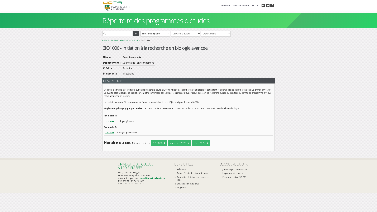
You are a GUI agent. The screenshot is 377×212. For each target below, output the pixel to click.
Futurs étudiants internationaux (192, 173)
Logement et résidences (234, 173)
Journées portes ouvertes (234, 169)
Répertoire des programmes (115, 40)
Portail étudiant (241, 5)
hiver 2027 (199, 143)
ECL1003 (109, 121)
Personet (225, 5)
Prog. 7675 (135, 40)
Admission (182, 169)
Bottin (255, 5)
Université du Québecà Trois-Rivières (135, 166)
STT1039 (109, 132)
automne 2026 (178, 143)
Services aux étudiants (188, 183)
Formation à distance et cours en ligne (193, 178)
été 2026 (158, 143)
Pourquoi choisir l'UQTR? (234, 177)
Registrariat (182, 187)
